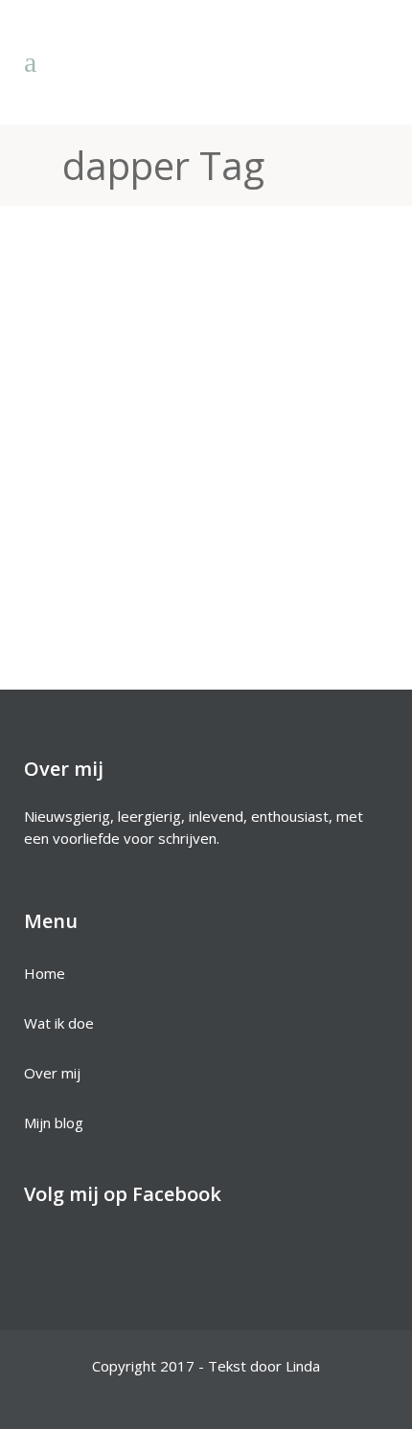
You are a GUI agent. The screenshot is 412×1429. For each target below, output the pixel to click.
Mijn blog (53, 1122)
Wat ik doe (59, 1022)
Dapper (112, 393)
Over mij (52, 1072)
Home (44, 973)
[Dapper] (206, 284)
